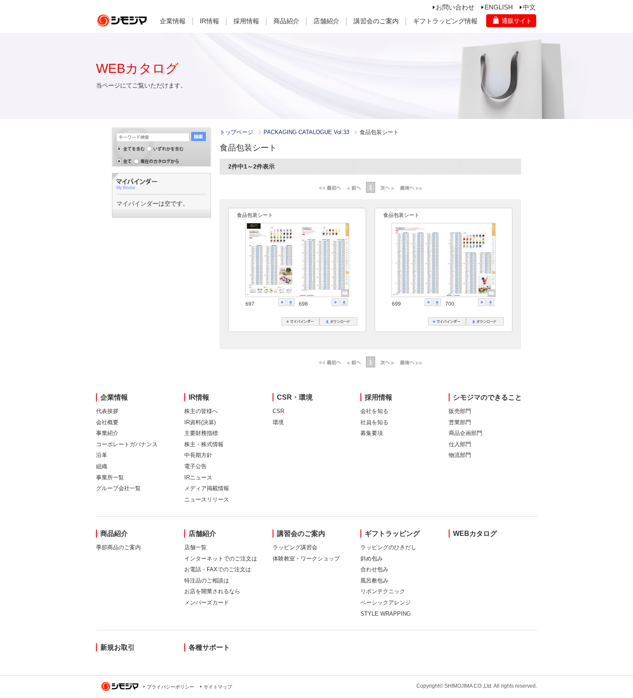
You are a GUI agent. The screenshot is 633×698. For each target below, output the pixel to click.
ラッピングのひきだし (388, 547)
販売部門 (460, 411)
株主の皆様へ (201, 411)
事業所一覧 (110, 477)
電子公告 (195, 466)
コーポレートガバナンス (127, 444)
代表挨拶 (107, 411)
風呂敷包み (374, 580)
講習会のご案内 (376, 21)
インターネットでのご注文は (220, 558)
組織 (101, 466)
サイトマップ (218, 686)
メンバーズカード (206, 602)
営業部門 (460, 422)
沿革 (101, 455)
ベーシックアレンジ (385, 602)
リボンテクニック (382, 591)
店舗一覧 (195, 547)
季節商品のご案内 (118, 547)
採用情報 (246, 21)
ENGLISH (498, 7)
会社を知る (374, 411)
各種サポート (209, 647)
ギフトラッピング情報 (445, 21)
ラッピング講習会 (295, 547)
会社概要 (107, 422)
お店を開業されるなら (212, 591)
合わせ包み (374, 569)
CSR (278, 411)
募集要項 (371, 433)
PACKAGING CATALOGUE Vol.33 (307, 132)
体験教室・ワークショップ (306, 558)
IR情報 (209, 21)
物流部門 (460, 455)
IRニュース (198, 477)
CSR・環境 (295, 397)
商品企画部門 (465, 433)
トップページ (236, 132)
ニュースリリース (206, 499)
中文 (529, 7)
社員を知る (374, 422)
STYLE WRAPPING (385, 613)
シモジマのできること (487, 397)
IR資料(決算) (200, 422)
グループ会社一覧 (118, 488)
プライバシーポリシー (170, 686)
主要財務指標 (201, 433)
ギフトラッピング (392, 533)
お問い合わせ (455, 7)
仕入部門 (460, 444)
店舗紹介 (326, 21)
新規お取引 (117, 647)
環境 (278, 422)
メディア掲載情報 (206, 488)
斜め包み (371, 558)
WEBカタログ (475, 533)
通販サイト (517, 20)
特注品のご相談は (206, 580)
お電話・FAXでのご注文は (217, 569)
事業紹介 (107, 433)
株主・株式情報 (203, 444)
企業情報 (173, 21)
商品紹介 (286, 21)
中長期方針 (198, 455)
